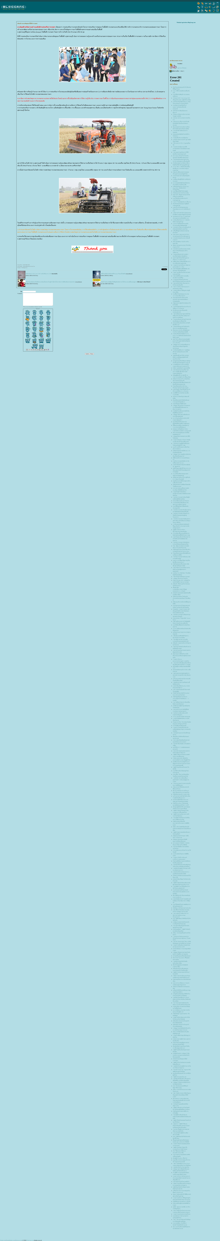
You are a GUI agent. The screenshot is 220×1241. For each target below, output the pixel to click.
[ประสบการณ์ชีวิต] (214, 12)
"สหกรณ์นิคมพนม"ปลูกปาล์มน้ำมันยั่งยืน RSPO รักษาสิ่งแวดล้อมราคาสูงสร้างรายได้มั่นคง (181, 315)
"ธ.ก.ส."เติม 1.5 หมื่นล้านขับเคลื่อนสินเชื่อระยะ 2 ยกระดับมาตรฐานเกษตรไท (181, 168)
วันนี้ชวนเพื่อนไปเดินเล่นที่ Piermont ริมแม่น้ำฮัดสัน (113, 273)
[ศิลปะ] (217, 8)
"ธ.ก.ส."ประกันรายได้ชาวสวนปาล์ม (181, 716)
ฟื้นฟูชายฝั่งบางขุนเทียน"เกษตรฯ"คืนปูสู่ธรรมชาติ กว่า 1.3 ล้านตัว (180, 589)
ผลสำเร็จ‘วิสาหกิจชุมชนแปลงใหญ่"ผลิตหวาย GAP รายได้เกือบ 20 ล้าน (181, 209)
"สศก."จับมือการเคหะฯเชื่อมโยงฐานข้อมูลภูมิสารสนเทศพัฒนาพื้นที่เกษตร (182, 1095)
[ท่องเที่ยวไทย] (198, 12)
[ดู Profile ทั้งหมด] (182, 68)
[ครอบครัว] (210, 8)
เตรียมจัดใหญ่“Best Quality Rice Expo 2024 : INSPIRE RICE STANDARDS (181, 188)
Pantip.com (3, 1240)
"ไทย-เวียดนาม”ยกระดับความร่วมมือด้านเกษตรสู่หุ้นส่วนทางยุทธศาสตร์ (181, 569)
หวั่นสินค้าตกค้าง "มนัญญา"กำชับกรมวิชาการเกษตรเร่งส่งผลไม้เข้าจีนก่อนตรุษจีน (181, 1055)
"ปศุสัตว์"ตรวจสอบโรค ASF (179, 1077)
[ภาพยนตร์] (206, 5)
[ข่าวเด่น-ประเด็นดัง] (202, 5)
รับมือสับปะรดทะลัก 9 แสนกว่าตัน (181, 794)
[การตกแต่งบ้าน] (210, 5)
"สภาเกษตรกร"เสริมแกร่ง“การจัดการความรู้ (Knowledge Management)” (180, 915)
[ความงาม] (198, 8)
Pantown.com (19, 1240)
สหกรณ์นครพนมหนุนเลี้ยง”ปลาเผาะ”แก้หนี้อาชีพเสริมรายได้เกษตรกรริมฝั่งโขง (181, 371)
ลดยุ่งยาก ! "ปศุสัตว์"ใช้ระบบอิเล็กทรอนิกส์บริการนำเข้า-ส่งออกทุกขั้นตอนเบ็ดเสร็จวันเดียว (181, 1125)
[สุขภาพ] (210, 12)
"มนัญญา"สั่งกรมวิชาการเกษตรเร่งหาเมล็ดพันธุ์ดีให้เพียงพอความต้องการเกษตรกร (181, 407)
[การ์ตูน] (206, 12)
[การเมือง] (202, 8)
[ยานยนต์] (217, 5)
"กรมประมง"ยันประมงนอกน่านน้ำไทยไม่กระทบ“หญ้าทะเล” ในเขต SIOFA (181, 938)
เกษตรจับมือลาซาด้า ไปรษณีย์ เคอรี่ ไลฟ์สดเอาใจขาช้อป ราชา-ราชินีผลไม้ (182, 900)
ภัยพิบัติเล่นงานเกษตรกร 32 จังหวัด (181, 1201)
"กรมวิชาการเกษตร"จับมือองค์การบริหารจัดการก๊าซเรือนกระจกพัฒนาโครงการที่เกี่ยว (181, 520)
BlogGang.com (30, 1240)
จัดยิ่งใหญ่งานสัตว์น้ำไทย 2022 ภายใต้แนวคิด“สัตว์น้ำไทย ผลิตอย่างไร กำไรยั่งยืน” (182, 470)
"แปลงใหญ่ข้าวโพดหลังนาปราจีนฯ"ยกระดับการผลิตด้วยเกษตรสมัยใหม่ (182, 493)
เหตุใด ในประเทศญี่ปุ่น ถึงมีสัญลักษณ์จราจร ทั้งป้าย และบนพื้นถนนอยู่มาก (119, 282)
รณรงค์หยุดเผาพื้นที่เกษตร (179, 403)
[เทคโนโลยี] (214, 5)
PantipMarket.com (10, 1240)
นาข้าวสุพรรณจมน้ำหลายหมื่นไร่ (181, 1181)
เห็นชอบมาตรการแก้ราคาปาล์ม (181, 193)
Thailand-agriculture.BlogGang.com (186, 22)
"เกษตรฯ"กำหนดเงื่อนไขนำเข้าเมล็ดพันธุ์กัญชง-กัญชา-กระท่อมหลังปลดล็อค (182, 729)
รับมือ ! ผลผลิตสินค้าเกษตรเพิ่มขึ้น (181, 368)
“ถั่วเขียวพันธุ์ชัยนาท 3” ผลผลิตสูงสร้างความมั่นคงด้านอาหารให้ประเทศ (181, 351)
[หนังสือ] (214, 8)
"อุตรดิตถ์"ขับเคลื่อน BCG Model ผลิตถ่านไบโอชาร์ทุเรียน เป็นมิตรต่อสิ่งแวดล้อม (182, 999)
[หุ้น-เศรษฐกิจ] (202, 12)
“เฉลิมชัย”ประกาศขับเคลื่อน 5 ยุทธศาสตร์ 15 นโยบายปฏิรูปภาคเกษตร (181, 779)
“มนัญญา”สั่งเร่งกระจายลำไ (180, 578)
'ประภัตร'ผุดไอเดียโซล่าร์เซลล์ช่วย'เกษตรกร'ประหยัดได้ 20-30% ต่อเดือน (181, 891)
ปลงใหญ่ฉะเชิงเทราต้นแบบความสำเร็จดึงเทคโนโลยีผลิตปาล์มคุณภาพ (181, 538)
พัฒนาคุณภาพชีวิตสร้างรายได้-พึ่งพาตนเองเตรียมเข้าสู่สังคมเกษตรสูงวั (182, 655)
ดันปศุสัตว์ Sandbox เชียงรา (180, 1158)
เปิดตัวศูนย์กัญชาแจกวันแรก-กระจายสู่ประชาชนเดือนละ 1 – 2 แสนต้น (181, 698)
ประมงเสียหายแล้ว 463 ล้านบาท (181, 500)
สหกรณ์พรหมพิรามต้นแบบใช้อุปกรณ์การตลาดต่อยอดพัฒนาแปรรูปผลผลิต (180, 299)
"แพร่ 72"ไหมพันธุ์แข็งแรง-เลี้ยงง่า (182, 202)
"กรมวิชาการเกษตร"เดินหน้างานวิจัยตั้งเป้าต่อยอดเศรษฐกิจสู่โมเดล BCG (181, 515)
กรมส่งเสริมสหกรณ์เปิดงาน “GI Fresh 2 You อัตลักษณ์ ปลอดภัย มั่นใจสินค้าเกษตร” (182, 335)
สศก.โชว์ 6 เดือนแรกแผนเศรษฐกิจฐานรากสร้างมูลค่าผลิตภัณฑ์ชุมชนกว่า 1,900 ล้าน (181, 341)
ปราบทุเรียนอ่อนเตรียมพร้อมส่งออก (182, 956)
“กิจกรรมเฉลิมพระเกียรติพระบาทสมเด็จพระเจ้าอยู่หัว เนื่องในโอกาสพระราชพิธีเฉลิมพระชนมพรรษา (50, 282)
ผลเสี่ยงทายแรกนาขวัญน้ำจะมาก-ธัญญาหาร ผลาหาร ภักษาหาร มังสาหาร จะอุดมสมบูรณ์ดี (181, 763)
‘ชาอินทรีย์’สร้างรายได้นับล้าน (180, 137)
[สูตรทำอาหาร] (198, 5)
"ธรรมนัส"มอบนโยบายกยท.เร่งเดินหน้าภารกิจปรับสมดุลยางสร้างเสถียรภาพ (181, 250)
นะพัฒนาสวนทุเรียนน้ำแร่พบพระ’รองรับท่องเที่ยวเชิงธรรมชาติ (179, 107)
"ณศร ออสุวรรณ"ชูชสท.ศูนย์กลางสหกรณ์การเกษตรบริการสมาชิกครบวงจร (182, 675)
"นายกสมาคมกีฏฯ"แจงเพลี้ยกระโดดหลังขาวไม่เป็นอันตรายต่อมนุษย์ (181, 148)
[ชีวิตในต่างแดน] (217, 12)
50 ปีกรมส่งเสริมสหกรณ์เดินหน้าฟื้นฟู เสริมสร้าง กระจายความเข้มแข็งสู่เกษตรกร (181, 526)
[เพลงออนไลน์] (206, 8)
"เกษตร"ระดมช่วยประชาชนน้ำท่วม (181, 1214)
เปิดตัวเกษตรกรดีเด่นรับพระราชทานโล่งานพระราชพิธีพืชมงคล (181, 823)
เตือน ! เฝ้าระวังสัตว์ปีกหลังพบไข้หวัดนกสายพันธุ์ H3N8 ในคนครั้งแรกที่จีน (182, 828)
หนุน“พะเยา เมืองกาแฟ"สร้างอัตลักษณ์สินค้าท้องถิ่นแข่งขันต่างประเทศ (181, 123)
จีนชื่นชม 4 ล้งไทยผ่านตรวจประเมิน (182, 908)
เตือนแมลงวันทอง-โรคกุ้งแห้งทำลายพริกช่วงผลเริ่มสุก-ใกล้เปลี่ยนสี (181, 598)
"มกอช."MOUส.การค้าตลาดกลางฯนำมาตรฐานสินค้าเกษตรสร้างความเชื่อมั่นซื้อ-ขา (181, 1178)
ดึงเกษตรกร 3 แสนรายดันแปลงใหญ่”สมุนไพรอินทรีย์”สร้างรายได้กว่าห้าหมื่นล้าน (181, 1100)
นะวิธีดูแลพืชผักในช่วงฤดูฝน (180, 191)
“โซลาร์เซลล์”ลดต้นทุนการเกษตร (181, 576)
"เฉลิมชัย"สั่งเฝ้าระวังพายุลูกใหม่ (181, 1167)
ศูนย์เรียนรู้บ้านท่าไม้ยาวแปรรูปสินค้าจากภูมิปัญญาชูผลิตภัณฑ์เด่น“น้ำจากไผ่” (181, 357)
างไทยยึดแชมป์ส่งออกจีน (179, 725)
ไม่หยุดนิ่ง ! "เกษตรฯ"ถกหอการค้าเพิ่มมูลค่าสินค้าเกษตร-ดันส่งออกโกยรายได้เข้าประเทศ (181, 611)
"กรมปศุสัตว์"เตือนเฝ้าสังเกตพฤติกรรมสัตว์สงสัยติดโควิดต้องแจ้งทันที (182, 1116)
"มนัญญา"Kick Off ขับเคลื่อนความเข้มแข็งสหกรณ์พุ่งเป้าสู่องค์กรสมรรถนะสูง (181, 346)
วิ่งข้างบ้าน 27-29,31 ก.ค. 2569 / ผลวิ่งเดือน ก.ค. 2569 (38, 273)
